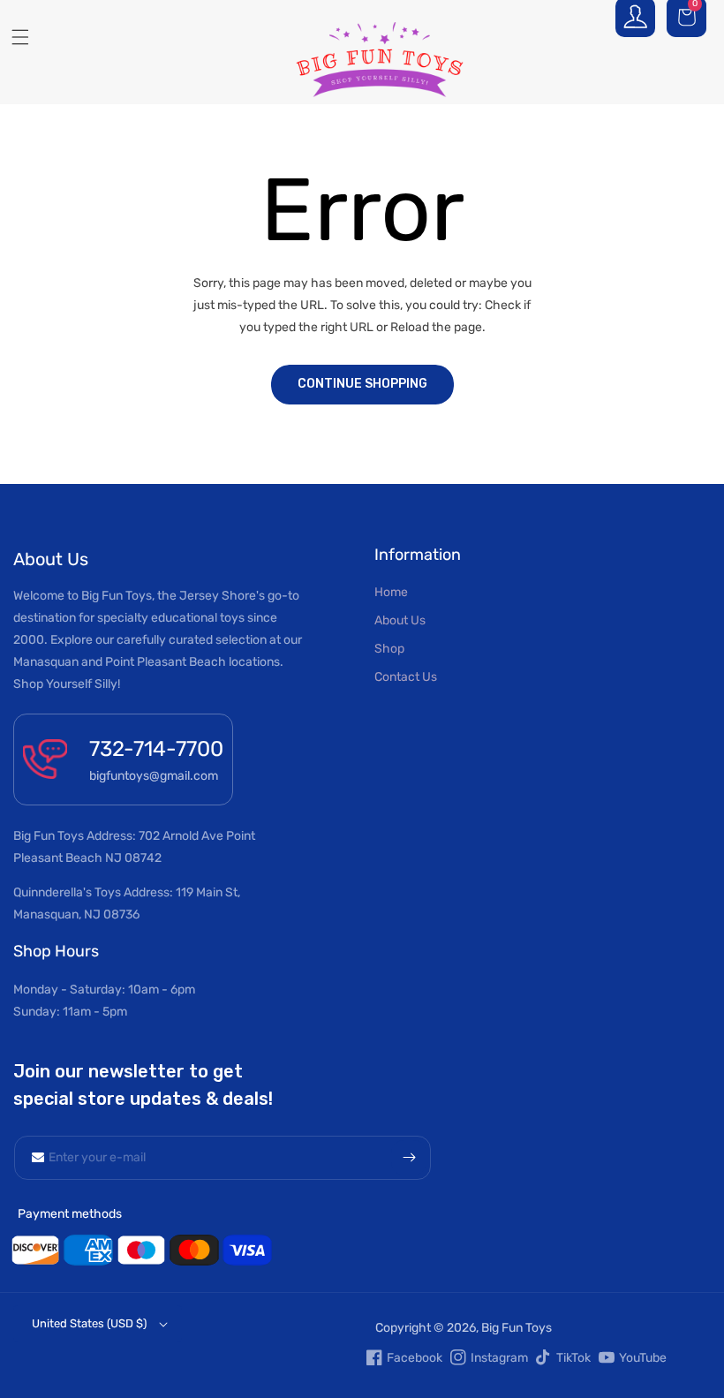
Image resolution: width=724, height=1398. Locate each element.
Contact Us (405, 676)
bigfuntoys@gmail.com (153, 775)
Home (391, 592)
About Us (400, 620)
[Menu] (14, 37)
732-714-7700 (156, 749)
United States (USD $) (89, 1323)
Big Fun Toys (516, 1327)
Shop (389, 648)
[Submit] (408, 1157)
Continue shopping (362, 383)
